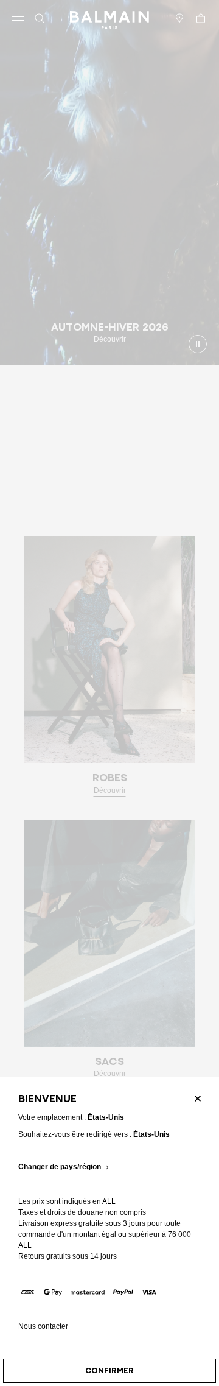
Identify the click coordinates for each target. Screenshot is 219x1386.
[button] (39, 18)
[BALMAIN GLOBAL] (109, 18)
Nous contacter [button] (43, 1327)
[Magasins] (179, 18)
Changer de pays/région (59, 1167)
